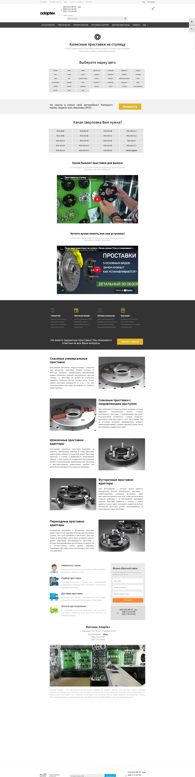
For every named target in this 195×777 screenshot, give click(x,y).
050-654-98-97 (69, 7)
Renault (124, 82)
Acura (55, 70)
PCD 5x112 (108, 136)
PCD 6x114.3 (131, 145)
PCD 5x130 (60, 145)
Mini (138, 78)
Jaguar (138, 74)
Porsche (110, 82)
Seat (138, 82)
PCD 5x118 (84, 141)
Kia (69, 78)
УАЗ (83, 90)
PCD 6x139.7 (84, 150)
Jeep (55, 78)
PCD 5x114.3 (131, 136)
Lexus (97, 78)
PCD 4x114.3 (131, 131)
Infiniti (124, 74)
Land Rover (83, 78)
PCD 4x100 (84, 131)
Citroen (110, 70)
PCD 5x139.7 (84, 145)
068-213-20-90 (69, 9)
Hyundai (110, 74)
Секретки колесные (80, 25)
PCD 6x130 (60, 150)
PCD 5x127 (131, 141)
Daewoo (124, 70)
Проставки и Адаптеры (100, 25)
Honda (96, 74)
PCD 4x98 (60, 131)
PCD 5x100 (84, 136)
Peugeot (97, 82)
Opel (83, 82)
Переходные (131, 150)
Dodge (138, 70)
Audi (69, 70)
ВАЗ (69, 90)
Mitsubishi (55, 82)
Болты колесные (48, 25)
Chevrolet (96, 70)
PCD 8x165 (108, 150)
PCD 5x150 (108, 145)
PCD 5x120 (108, 141)
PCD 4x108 (108, 131)
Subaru (83, 86)
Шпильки (136, 25)
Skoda (55, 86)
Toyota (124, 86)
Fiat (55, 74)
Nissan (69, 82)
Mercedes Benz (124, 78)
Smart (69, 86)
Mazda (110, 78)
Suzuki (97, 86)
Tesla (110, 86)
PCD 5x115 (60, 141)
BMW (83, 70)
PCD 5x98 (60, 136)
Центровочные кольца (121, 25)
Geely (83, 74)
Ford (69, 74)
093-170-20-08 (69, 11)
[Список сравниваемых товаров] (153, 9)
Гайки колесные (64, 25)
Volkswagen (138, 86)
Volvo (55, 90)
